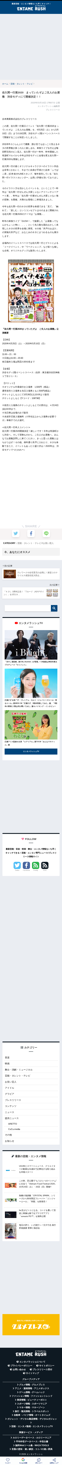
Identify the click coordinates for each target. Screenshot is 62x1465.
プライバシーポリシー (21, 1365)
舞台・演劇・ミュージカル (19, 1069)
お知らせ (9, 1141)
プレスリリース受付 (42, 1369)
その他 (8, 1135)
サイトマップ (32, 1373)
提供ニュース (12, 1118)
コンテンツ (10, 1106)
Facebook (26, 870)
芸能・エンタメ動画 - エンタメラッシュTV (32, 1426)
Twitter (17, 870)
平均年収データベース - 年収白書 (32, 1441)
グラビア (9, 1094)
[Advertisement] (31, 47)
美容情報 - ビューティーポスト (32, 1400)
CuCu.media (14, 1129)
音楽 (7, 1057)
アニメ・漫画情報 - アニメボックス (32, 1388)
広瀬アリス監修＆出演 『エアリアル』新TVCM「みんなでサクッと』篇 (30, 743)
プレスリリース (13, 1100)
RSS (44, 870)
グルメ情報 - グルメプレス (32, 1385)
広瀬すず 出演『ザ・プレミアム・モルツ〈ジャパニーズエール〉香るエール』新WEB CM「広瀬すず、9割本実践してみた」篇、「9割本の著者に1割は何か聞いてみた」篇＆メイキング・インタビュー (31, 703)
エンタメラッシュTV (31, 751)
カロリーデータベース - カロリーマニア (32, 1438)
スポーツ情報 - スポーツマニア (32, 1404)
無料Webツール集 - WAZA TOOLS (32, 1445)
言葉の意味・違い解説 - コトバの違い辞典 (32, 1449)
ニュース (9, 1112)
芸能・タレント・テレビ (29, 543)
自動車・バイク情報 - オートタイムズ (32, 1415)
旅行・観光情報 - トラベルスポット (32, 1411)
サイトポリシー (46, 1365)
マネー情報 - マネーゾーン (32, 1407)
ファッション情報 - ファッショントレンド (32, 1396)
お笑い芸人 (48, 543)
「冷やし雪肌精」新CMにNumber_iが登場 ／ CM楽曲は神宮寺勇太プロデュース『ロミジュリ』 (31, 663)
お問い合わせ (19, 1369)
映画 (7, 1063)
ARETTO (12, 1124)
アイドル (9, 1088)
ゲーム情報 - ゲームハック (32, 1392)
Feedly (35, 870)
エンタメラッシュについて (32, 1362)
